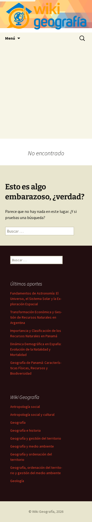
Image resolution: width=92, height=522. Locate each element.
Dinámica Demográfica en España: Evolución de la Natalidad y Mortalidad (35, 349)
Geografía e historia (25, 430)
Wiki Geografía (43, 511)
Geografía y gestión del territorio (35, 438)
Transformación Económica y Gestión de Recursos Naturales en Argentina (36, 317)
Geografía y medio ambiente (32, 446)
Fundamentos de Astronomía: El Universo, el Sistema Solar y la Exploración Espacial (35, 298)
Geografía (18, 422)
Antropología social (25, 406)
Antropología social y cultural (32, 414)
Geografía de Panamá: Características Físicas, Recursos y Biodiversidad (35, 368)
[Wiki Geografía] (46, 16)
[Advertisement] (46, 93)
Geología (17, 480)
